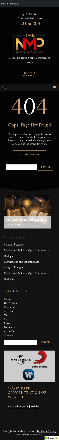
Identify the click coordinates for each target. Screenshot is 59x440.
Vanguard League (13, 244)
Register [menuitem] (14, 3)
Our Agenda (10, 303)
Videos (7, 315)
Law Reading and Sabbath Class (21, 262)
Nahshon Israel (19, 406)
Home (7, 299)
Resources (10, 307)
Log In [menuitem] (4, 3)
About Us (9, 331)
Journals (8, 319)
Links (7, 323)
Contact (8, 335)
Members (9, 327)
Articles (8, 311)
